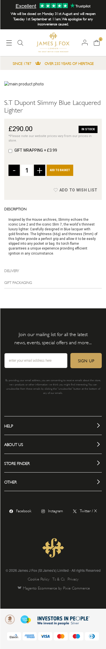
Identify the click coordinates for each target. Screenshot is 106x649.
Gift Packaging (18, 282)
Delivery (11, 270)
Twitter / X (88, 510)
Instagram (55, 510)
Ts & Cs (58, 579)
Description (15, 208)
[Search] (20, 45)
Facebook (23, 510)
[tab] (53, 209)
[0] (96, 42)
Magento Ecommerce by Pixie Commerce (56, 588)
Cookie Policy (38, 579)
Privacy (73, 579)
